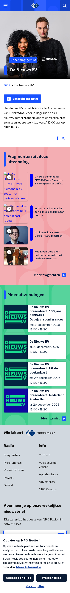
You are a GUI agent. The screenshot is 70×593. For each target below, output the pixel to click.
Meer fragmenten (47, 275)
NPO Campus (48, 489)
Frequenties (12, 455)
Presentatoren (14, 470)
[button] (5, 5)
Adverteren (47, 481)
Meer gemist (50, 418)
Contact (44, 455)
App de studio (48, 474)
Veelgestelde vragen (48, 464)
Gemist (8, 485)
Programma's (13, 462)
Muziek (8, 477)
